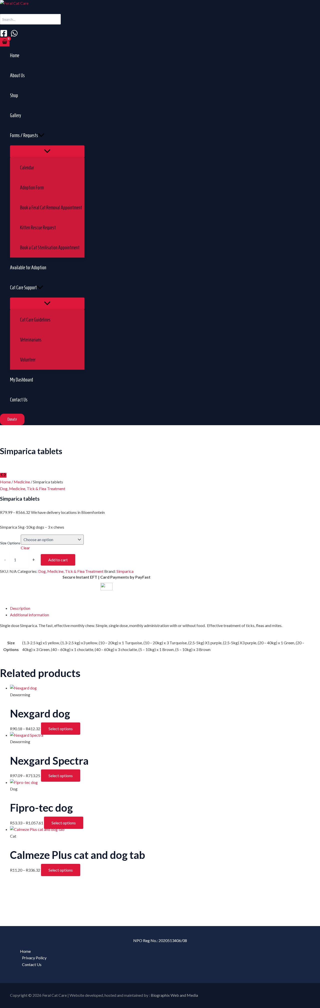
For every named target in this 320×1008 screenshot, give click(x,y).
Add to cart (58, 559)
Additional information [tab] (29, 614)
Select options (60, 728)
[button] (41, 135)
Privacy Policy (34, 957)
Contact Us (32, 964)
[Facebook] (4, 35)
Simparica (125, 571)
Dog (4, 488)
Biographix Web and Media (174, 995)
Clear (25, 547)
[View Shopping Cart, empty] (5, 41)
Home (5, 481)
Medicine (22, 481)
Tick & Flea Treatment (46, 488)
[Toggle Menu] (47, 151)
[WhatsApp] (14, 35)
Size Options (10, 543)
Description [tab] (20, 608)
